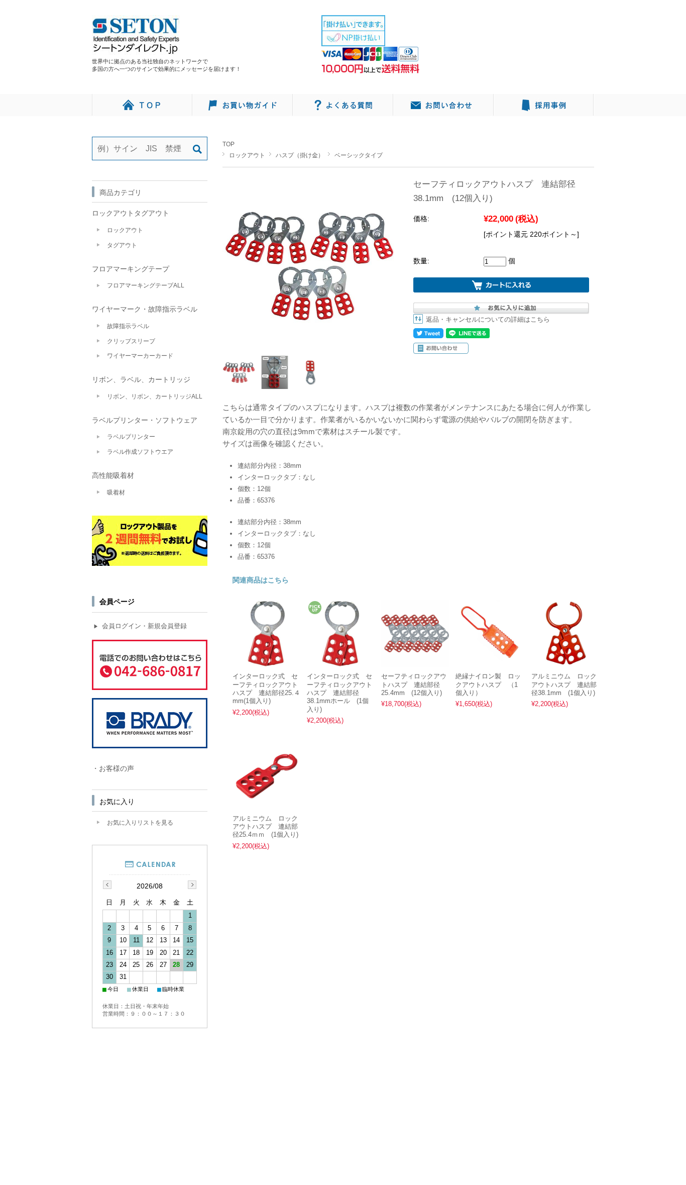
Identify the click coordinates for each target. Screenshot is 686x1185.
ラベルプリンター (131, 436)
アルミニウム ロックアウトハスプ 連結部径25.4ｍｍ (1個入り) (265, 827)
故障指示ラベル (128, 326)
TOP (228, 144)
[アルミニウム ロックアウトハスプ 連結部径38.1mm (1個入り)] (565, 661)
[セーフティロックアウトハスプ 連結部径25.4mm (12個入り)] (415, 661)
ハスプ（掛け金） (300, 155)
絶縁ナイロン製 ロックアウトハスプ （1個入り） (488, 685)
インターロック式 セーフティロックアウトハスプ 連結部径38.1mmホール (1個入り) (339, 693)
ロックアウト (247, 155)
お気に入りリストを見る (140, 822)
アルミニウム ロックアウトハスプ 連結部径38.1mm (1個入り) (564, 685)
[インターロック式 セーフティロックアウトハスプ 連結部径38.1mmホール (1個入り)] (341, 661)
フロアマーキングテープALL (145, 285)
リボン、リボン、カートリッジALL (154, 396)
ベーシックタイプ (358, 155)
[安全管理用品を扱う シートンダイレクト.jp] (136, 49)
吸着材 (116, 492)
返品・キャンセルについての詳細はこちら (488, 319)
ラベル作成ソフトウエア (140, 451)
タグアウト (122, 245)
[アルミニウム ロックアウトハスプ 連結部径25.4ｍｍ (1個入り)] (266, 803)
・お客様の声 (113, 768)
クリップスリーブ (131, 341)
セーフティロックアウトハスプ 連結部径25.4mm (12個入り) (413, 685)
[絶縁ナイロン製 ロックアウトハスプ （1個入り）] (489, 661)
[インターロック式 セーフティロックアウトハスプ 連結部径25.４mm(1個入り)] (266, 661)
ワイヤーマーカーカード (140, 355)
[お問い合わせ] (443, 105)
